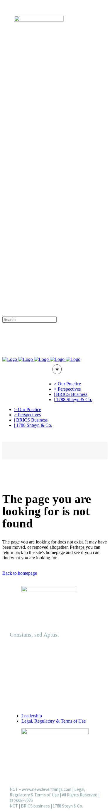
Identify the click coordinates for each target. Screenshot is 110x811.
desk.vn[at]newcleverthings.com (48, 285)
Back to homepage (19, 573)
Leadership (31, 715)
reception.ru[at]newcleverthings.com (53, 215)
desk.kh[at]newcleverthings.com (48, 308)
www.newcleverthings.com (46, 789)
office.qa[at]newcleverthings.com (49, 250)
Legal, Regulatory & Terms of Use (53, 721)
